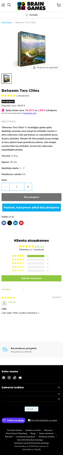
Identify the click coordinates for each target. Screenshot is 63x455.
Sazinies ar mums (33, 430)
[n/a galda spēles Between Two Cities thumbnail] (6, 78)
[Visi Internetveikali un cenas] (42, 420)
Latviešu (30, 409)
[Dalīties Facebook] (4, 223)
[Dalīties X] (9, 223)
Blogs (33, 433)
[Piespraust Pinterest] (21, 223)
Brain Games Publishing (16, 433)
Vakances (48, 430)
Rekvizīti (9, 436)
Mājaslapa (7, 22)
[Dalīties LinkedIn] (15, 223)
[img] (8, 297)
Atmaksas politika (47, 436)
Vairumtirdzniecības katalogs (30, 440)
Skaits (4, 180)
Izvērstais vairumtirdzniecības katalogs (31, 443)
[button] (9, 95)
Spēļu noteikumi (46, 433)
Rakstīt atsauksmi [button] (31, 278)
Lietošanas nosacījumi (25, 436)
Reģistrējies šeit (29, 113)
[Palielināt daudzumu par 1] (28, 187)
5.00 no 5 (39, 246)
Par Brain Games (14, 430)
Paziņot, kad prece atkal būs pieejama (31, 207)
